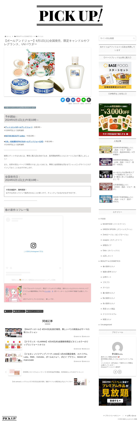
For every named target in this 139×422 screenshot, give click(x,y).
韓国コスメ (107, 319)
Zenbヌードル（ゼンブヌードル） (116, 235)
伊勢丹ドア (107, 245)
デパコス (9, 311)
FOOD (103, 219)
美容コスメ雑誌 (109, 309)
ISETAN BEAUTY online (15, 136)
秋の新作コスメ (109, 298)
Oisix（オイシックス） (112, 250)
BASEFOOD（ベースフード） (114, 224)
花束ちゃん (118, 354)
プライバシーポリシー (112, 415)
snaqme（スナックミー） (113, 240)
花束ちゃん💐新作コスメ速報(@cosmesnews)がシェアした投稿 (33, 280)
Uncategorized (106, 325)
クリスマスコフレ (110, 314)
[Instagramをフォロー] (120, 372)
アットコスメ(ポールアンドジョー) (18, 127)
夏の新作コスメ (20, 311)
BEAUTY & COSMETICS (35, 311)
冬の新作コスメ (109, 303)
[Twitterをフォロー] (115, 372)
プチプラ (106, 282)
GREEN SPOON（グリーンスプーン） (118, 229)
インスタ (47, 291)
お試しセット (108, 256)
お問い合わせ (131, 415)
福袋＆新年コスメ (110, 272)
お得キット (107, 277)
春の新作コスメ (109, 266)
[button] (134, 38)
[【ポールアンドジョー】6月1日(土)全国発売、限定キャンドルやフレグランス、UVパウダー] (73, 100)
